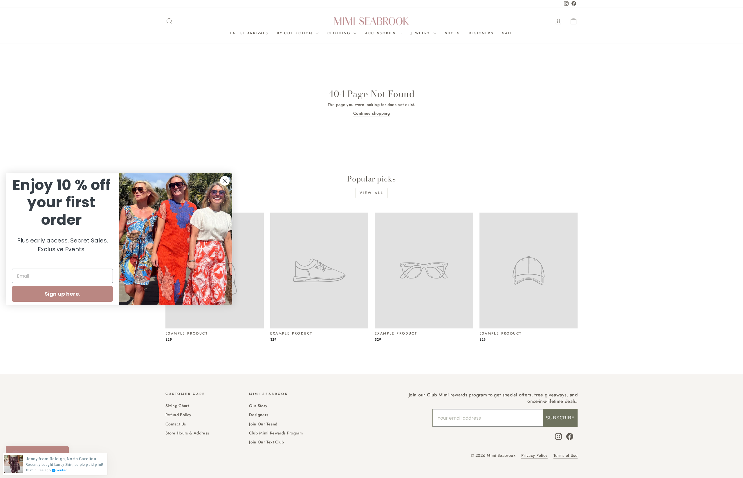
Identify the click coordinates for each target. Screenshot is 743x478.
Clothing (339, 33)
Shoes (452, 33)
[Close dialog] (225, 181)
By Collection (295, 33)
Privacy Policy (534, 455)
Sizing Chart (177, 406)
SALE (507, 33)
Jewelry (421, 33)
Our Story (258, 406)
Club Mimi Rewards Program (276, 433)
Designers (481, 33)
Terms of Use (565, 455)
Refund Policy (178, 415)
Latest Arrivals (249, 33)
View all (372, 192)
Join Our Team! (263, 424)
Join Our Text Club (266, 442)
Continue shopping (371, 113)
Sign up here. (62, 293)
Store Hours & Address (187, 433)
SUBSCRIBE (560, 418)
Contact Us (175, 424)
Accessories (381, 33)
